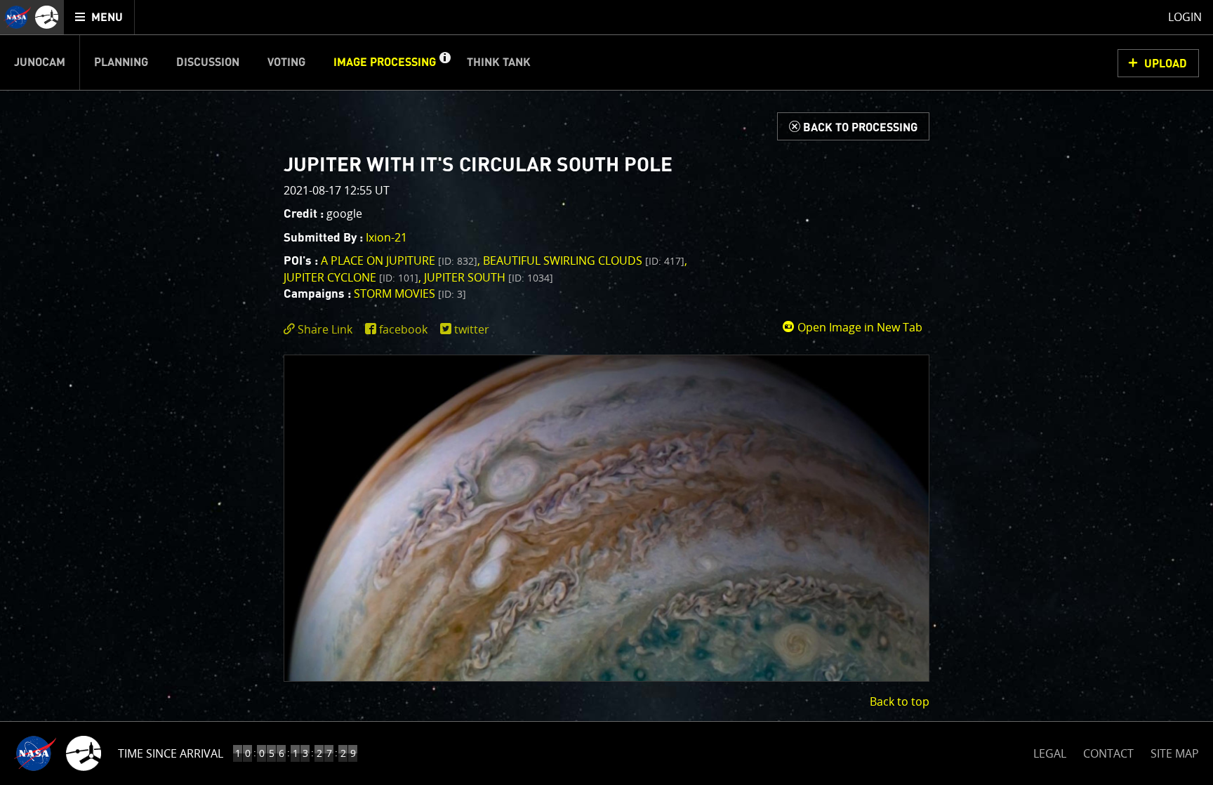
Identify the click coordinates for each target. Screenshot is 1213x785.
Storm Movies (410, 293)
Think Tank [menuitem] (499, 62)
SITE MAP (1175, 753)
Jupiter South (488, 277)
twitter (471, 329)
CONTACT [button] (1108, 753)
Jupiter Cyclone (351, 277)
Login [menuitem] (1185, 17)
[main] (606, 392)
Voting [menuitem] (286, 62)
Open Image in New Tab (858, 327)
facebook (403, 329)
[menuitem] (99, 17)
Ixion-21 (386, 237)
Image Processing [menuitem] (384, 62)
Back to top (899, 701)
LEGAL (1049, 751)
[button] (444, 62)
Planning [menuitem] (121, 62)
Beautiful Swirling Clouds (583, 260)
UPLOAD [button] (1165, 64)
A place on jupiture (399, 260)
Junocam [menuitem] (39, 62)
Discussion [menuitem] (207, 62)
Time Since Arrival (170, 753)
